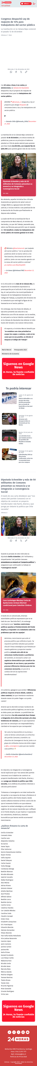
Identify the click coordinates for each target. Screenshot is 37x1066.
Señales (26, 3)
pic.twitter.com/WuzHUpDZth (14, 265)
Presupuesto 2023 (20, 350)
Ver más (5, 193)
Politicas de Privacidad (18, 1056)
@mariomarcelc (19, 248)
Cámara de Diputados (21, 88)
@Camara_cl (16, 102)
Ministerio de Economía (10, 354)
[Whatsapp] (11, 72)
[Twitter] (21, 72)
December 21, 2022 (11, 756)
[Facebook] (16, 72)
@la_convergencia (12, 746)
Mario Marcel (6, 350)
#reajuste (22, 105)
